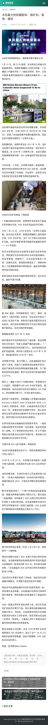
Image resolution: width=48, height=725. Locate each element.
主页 (6, 10)
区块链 (6, 671)
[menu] (44, 3)
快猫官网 (12, 10)
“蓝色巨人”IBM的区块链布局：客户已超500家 (23, 692)
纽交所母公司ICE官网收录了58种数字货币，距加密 (22, 680)
